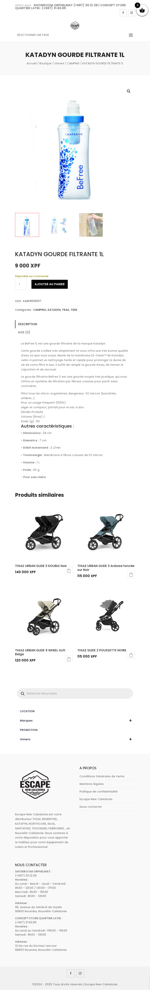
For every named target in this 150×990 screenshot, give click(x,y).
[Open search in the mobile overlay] (75, 693)
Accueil (32, 63)
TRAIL (65, 310)
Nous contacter (90, 807)
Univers (59, 63)
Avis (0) (24, 332)
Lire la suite (69, 571)
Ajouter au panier (50, 284)
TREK (74, 310)
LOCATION (27, 711)
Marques (76, 720)
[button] (128, 91)
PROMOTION (29, 730)
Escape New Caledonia (95, 799)
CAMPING (73, 63)
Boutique (45, 63)
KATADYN (54, 310)
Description (27, 324)
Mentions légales (91, 784)
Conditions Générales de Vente (101, 776)
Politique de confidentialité (98, 791)
